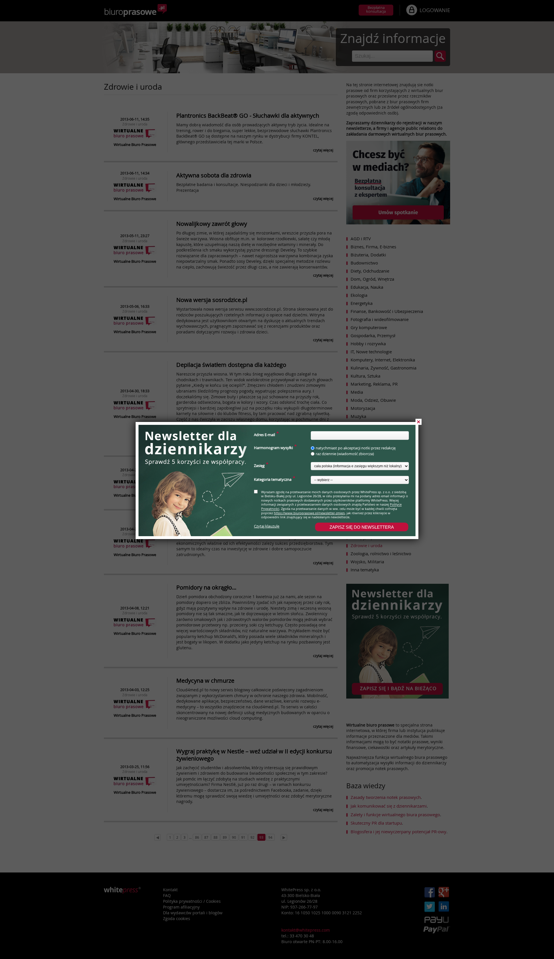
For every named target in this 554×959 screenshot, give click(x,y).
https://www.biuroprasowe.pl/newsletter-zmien (309, 513)
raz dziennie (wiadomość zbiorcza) (345, 454)
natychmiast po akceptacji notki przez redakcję (356, 448)
